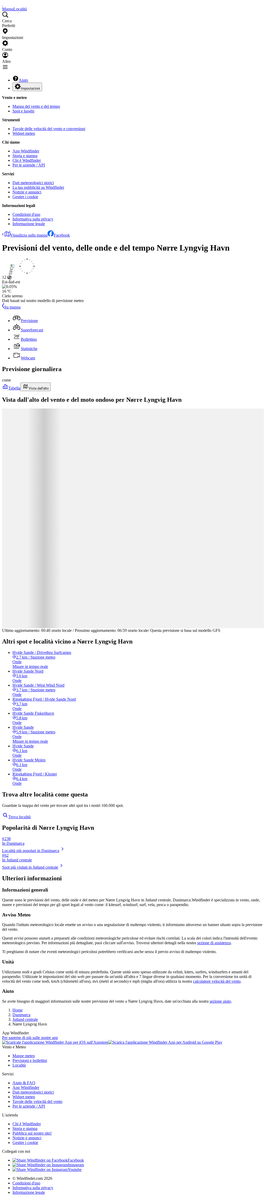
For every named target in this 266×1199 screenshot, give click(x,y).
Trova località (19, 817)
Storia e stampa (24, 155)
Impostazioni (30, 88)
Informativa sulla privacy (32, 219)
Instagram (76, 1165)
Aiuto (23, 80)
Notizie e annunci (26, 192)
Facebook (62, 235)
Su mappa (12, 307)
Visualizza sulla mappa (29, 235)
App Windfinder (25, 151)
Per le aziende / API (28, 165)
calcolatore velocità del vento (217, 981)
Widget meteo (23, 133)
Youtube (75, 1169)
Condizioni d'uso (26, 214)
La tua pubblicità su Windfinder (38, 187)
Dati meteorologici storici (33, 182)
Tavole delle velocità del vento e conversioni (48, 128)
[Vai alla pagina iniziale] (2, 4)
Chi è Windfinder (26, 160)
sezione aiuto (220, 1001)
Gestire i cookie (25, 197)
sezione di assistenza (214, 943)
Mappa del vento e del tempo (36, 106)
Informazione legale (28, 224)
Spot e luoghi (23, 111)
